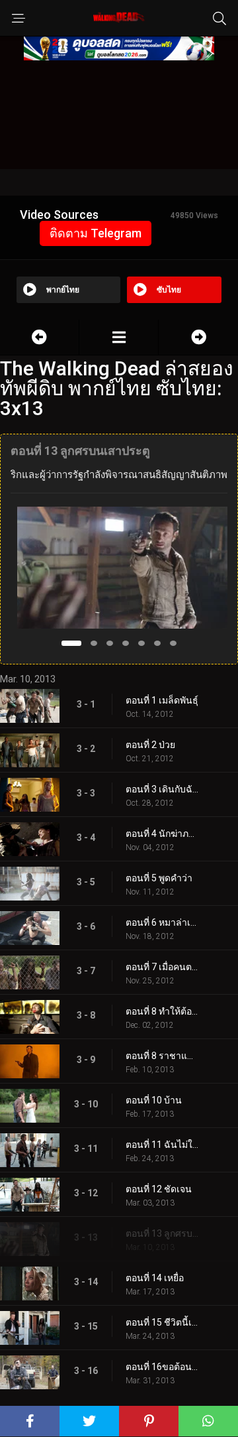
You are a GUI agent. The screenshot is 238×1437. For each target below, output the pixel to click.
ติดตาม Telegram (95, 233)
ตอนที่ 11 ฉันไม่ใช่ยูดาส (162, 1144)
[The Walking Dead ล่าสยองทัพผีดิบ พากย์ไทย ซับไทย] (118, 337)
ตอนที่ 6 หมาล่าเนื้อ (162, 922)
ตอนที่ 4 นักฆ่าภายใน (162, 833)
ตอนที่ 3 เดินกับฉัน (162, 789)
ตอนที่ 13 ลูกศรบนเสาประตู (162, 1233)
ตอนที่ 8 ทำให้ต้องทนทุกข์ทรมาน (162, 1011)
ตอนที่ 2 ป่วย (150, 744)
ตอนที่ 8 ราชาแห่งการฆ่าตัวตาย (162, 1055)
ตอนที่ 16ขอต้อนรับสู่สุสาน (162, 1366)
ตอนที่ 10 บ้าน (154, 1100)
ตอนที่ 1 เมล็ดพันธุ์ (162, 700)
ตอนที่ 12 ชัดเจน (159, 1189)
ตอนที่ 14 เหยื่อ (155, 1278)
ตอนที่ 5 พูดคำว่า (159, 878)
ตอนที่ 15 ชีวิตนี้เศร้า (162, 1322)
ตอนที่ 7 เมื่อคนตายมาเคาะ (162, 967)
